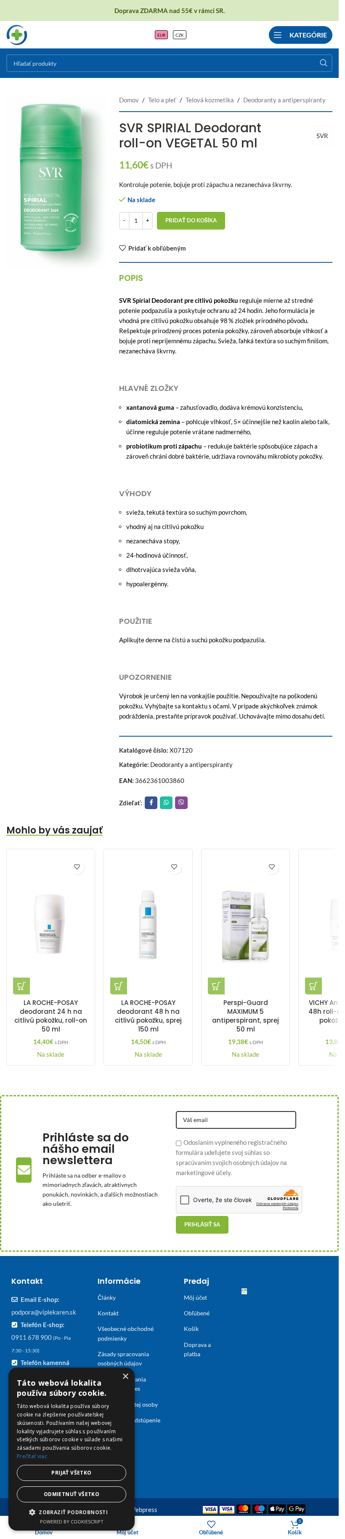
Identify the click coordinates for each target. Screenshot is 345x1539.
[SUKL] (244, 1293)
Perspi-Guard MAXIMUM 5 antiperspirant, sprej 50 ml (245, 1016)
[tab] (131, 278)
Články (107, 1297)
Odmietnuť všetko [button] (71, 1494)
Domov (129, 100)
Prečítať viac (32, 1456)
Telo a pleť (162, 100)
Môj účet (195, 1297)
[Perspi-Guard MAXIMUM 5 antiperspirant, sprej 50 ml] (245, 924)
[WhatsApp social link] (166, 802)
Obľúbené (197, 1313)
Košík (191, 1328)
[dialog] (71, 1449)
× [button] (125, 1376)
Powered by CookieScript (72, 1521)
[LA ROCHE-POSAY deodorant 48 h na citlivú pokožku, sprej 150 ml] (148, 924)
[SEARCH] (323, 63)
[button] (21, 986)
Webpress (143, 1509)
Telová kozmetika (210, 100)
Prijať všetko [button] (71, 1472)
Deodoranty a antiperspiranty (284, 100)
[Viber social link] (181, 802)
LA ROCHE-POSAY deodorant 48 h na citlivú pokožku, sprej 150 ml (148, 1016)
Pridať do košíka (191, 220)
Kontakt (108, 1313)
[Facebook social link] (151, 802)
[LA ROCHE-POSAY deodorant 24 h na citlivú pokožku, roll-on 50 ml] (50, 924)
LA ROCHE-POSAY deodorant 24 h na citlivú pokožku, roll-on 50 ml (50, 1016)
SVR (322, 135)
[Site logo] (16, 33)
